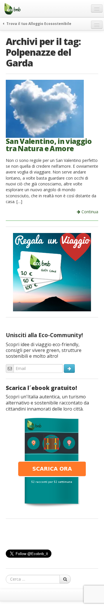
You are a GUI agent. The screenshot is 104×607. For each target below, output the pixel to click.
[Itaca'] (52, 462)
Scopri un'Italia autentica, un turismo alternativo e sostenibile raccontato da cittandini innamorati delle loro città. (47, 402)
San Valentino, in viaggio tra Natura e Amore (49, 144)
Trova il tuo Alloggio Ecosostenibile (38, 23)
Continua (89, 211)
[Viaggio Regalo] (52, 271)
